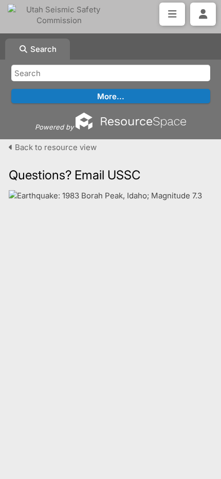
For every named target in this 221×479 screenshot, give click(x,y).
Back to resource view (55, 147)
